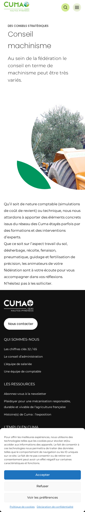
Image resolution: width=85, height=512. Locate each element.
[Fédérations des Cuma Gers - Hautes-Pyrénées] (17, 7)
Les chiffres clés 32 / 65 (20, 349)
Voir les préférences (42, 497)
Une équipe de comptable (22, 371)
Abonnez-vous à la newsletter (25, 394)
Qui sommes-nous (21, 339)
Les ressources (19, 384)
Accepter (42, 475)
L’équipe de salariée (18, 364)
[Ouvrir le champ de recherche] (65, 7)
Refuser (42, 486)
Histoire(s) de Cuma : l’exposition (27, 414)
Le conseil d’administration (23, 356)
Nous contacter (20, 323)
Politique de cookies (22, 506)
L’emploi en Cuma (21, 427)
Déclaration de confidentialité (55, 506)
